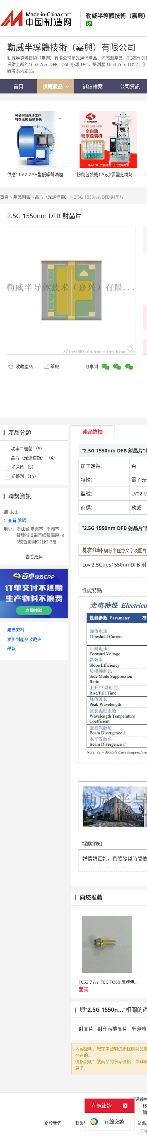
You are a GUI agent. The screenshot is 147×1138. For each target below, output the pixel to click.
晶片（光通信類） (52, 197)
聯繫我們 (83, 1123)
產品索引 (15, 630)
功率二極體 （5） (28, 449)
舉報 (54, 367)
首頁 (4, 197)
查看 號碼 (17, 520)
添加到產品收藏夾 (24, 640)
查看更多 (33, 557)
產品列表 (21, 197)
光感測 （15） (25, 476)
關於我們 (52, 1123)
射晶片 (85, 1028)
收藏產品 (24, 367)
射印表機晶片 (112, 1028)
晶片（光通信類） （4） (34, 458)
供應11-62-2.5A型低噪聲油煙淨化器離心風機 (50, 175)
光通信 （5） (23, 467)
